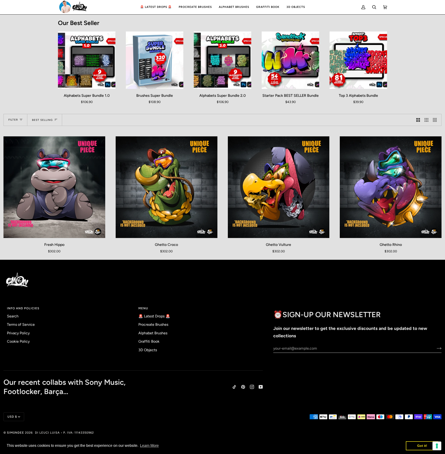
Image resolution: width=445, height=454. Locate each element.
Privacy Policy (18, 333)
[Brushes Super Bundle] (154, 60)
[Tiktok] (234, 387)
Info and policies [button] (23, 308)
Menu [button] (143, 308)
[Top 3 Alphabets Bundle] (358, 60)
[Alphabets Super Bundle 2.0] (222, 60)
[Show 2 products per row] (418, 120)
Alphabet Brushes (152, 333)
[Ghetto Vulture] (279, 187)
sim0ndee (15, 432)
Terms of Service (21, 324)
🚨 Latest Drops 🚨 (154, 316)
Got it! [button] (422, 446)
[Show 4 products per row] (436, 120)
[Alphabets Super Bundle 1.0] (86, 60)
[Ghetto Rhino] (391, 187)
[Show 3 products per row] (426, 120)
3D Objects (147, 350)
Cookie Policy (18, 341)
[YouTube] (261, 387)
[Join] (435, 348)
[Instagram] (252, 387)
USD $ (12, 416)
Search (13, 316)
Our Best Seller (78, 23)
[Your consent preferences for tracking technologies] (436, 445)
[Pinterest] (243, 387)
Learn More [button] (149, 446)
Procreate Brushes (153, 324)
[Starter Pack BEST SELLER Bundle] (290, 60)
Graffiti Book (148, 341)
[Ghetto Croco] (166, 187)
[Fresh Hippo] (54, 187)
